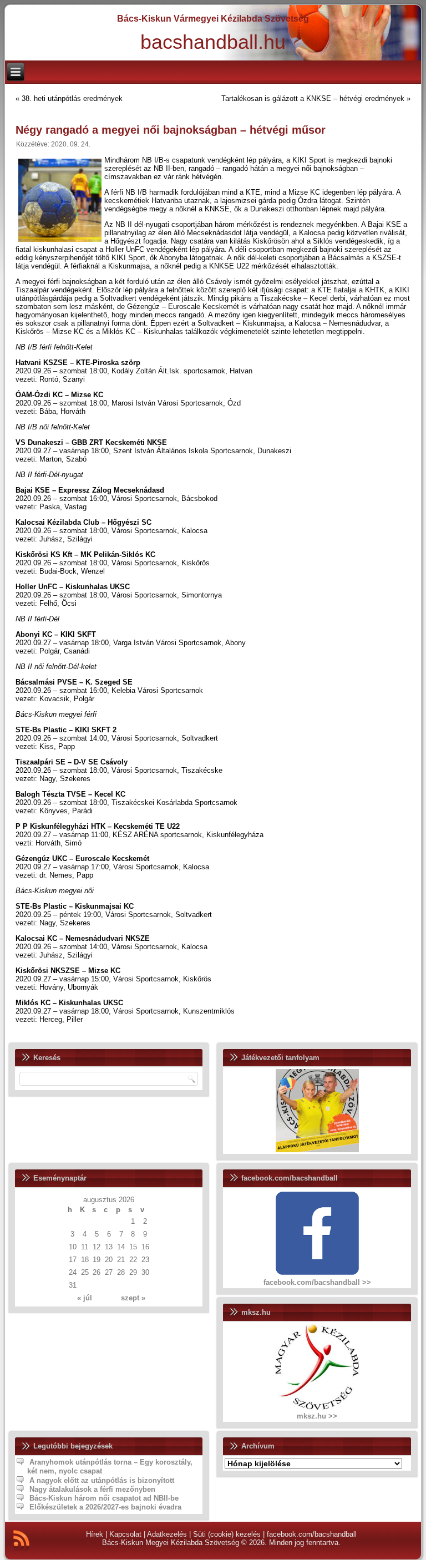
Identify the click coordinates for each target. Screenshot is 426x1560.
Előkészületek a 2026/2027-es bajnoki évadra (105, 1507)
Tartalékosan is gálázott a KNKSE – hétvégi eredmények (312, 98)
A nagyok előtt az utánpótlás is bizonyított (101, 1480)
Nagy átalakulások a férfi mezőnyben (92, 1489)
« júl (84, 1298)
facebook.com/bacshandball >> (317, 1282)
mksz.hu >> (317, 1416)
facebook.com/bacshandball (312, 1534)
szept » (133, 1298)
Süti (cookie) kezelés (227, 1534)
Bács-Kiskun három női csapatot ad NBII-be (104, 1498)
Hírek (94, 1534)
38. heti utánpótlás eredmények (72, 98)
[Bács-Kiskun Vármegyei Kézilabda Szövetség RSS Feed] (21, 1540)
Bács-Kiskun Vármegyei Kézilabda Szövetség (213, 18)
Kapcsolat (125, 1534)
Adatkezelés (167, 1534)
